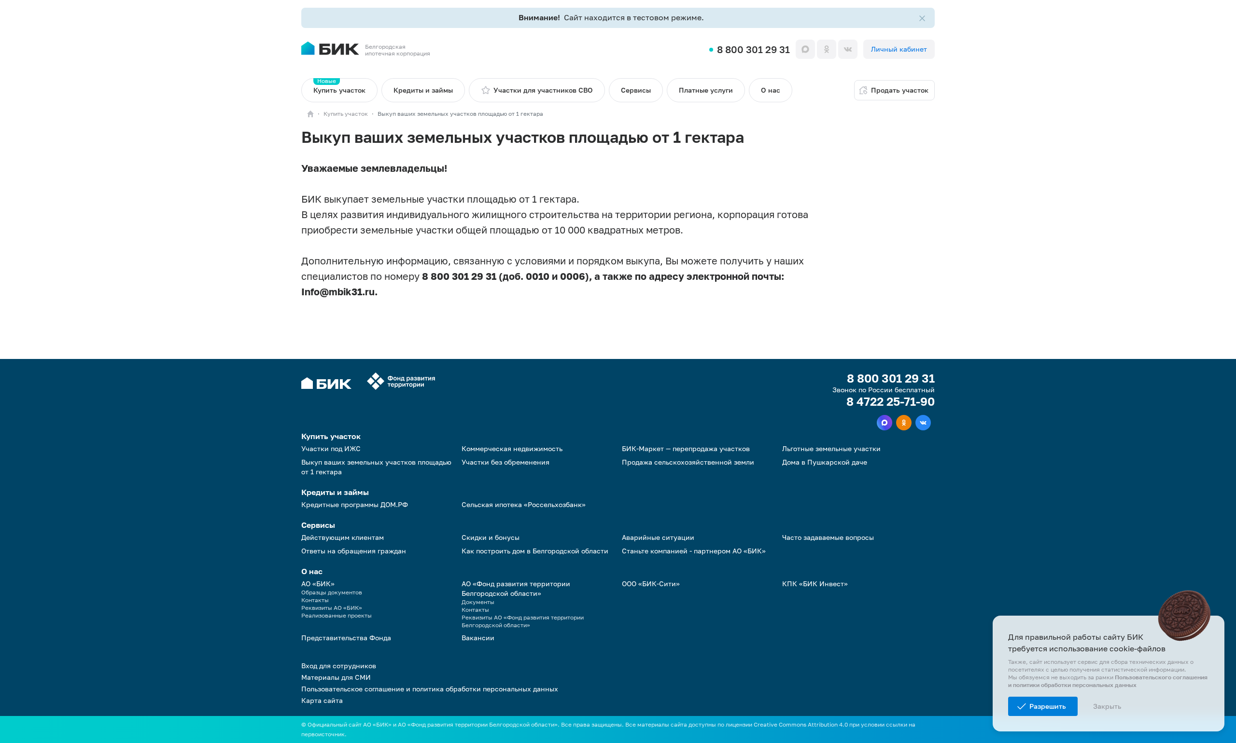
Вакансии (478, 637)
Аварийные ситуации (658, 537)
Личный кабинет (899, 49)
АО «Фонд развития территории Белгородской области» (516, 588)
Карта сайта (322, 700)
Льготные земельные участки (831, 448)
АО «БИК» (318, 583)
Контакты (315, 600)
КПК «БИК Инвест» (815, 583)
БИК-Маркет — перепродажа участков (686, 448)
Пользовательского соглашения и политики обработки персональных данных (1108, 681)
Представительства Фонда (346, 637)
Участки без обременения (505, 462)
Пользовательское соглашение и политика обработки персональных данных (429, 689)
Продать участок (899, 90)
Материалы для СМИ (336, 677)
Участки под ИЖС (331, 448)
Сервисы (636, 90)
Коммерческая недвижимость (512, 448)
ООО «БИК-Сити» (651, 583)
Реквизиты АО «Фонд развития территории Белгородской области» (523, 621)
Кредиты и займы (423, 90)
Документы (478, 601)
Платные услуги (706, 90)
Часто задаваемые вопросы (828, 537)
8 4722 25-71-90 (890, 401)
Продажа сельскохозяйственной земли (688, 462)
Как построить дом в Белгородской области (535, 551)
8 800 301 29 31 (753, 49)
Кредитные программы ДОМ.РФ (354, 504)
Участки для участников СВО (543, 90)
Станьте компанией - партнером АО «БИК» (694, 551)
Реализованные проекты (336, 615)
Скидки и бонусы (491, 537)
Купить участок (339, 86)
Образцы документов (331, 592)
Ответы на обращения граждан (353, 551)
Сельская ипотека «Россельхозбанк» (524, 504)
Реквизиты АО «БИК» (331, 607)
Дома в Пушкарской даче (824, 462)
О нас (770, 90)
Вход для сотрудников (338, 665)
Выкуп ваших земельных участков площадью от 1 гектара (376, 467)
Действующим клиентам (342, 537)
